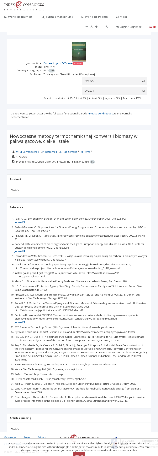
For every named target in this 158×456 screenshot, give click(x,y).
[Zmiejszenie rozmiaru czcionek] (85, 27)
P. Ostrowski (49, 151)
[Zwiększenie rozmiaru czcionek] (98, 27)
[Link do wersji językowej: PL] (150, 26)
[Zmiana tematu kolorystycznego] (107, 27)
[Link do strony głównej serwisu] (24, 5)
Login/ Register (130, 27)
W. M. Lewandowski (27, 151)
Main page (10, 437)
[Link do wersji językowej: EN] (154, 26)
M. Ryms (85, 151)
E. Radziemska (68, 151)
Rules (27, 437)
